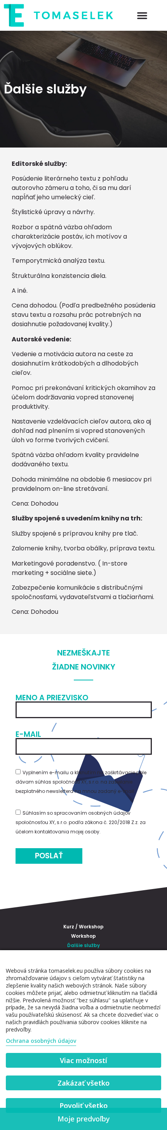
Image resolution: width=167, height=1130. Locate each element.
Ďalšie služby (83, 945)
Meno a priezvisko (52, 697)
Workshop (83, 936)
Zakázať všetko (83, 1083)
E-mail (28, 734)
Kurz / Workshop (83, 926)
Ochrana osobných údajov (41, 1040)
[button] (142, 15)
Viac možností (83, 1060)
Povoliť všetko (83, 1105)
